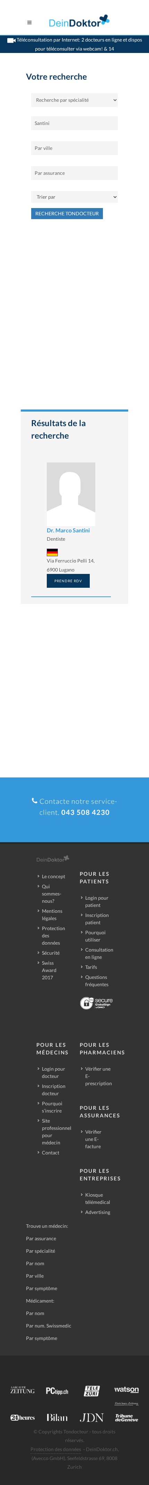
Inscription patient (97, 918)
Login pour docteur (53, 1072)
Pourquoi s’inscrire (52, 1107)
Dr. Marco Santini (68, 530)
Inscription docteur (53, 1089)
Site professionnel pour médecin (56, 1131)
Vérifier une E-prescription (98, 1076)
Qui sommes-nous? (51, 893)
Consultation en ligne (99, 953)
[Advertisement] (74, 317)
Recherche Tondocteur (67, 213)
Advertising (97, 1212)
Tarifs (91, 967)
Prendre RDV (68, 581)
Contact (50, 1152)
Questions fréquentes (96, 980)
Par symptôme (41, 1288)
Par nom (35, 1263)
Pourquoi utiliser (95, 936)
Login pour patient (96, 901)
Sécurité (51, 953)
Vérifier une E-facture (93, 1139)
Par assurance (41, 1238)
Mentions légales (52, 914)
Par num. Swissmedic (48, 1326)
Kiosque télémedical (97, 1198)
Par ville (35, 1276)
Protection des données (53, 935)
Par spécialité (40, 1251)
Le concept (53, 876)
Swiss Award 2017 (49, 970)
